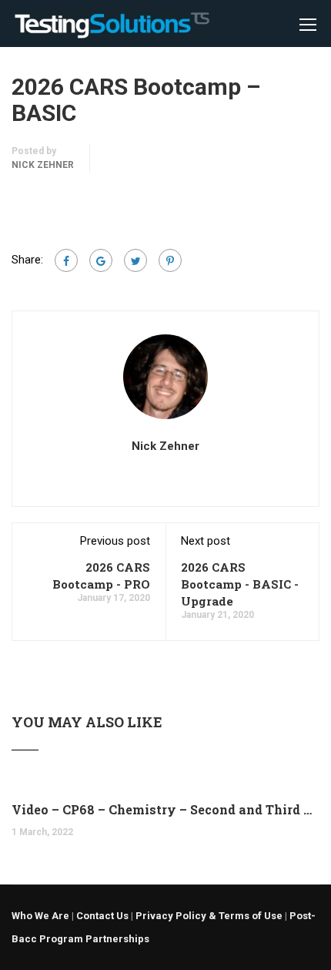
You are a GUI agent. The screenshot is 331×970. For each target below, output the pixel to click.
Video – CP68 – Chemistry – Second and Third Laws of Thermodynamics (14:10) (165, 809)
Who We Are (40, 915)
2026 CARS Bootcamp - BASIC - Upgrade (240, 584)
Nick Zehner (43, 164)
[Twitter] (135, 260)
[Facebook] (66, 260)
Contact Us (102, 915)
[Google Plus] (100, 260)
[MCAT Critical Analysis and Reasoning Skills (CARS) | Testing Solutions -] (112, 27)
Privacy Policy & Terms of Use (209, 915)
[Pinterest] (170, 260)
